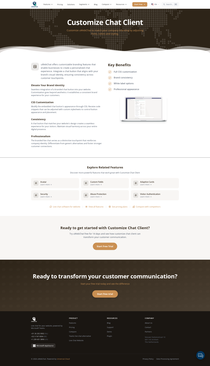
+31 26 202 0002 (39, 333)
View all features (96, 206)
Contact (148, 327)
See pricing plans (119, 206)
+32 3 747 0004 (39, 336)
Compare (105, 4)
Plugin (109, 336)
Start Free (138, 4)
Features (46, 4)
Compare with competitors (148, 206)
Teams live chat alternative (80, 336)
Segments (83, 4)
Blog (95, 4)
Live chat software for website (66, 206)
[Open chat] (200, 355)
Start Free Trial (105, 246)
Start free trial (105, 293)
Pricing (60, 4)
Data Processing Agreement (167, 359)
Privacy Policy (148, 359)
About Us (148, 323)
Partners (148, 332)
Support (110, 327)
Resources (120, 4)
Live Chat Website (76, 340)
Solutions (71, 4)
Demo (109, 332)
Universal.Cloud (63, 359)
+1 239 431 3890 (39, 339)
